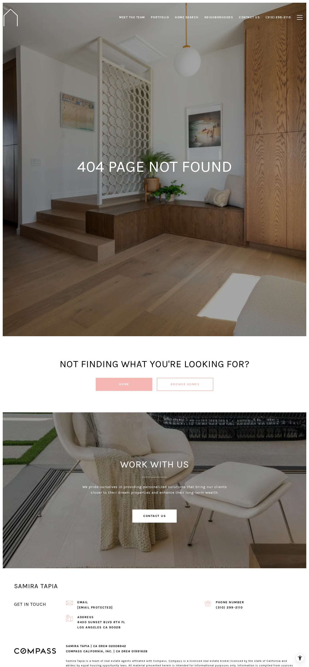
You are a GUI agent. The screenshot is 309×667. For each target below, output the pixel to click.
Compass (175, 660)
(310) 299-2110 (229, 607)
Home (124, 384)
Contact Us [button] (154, 516)
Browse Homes (185, 384)
